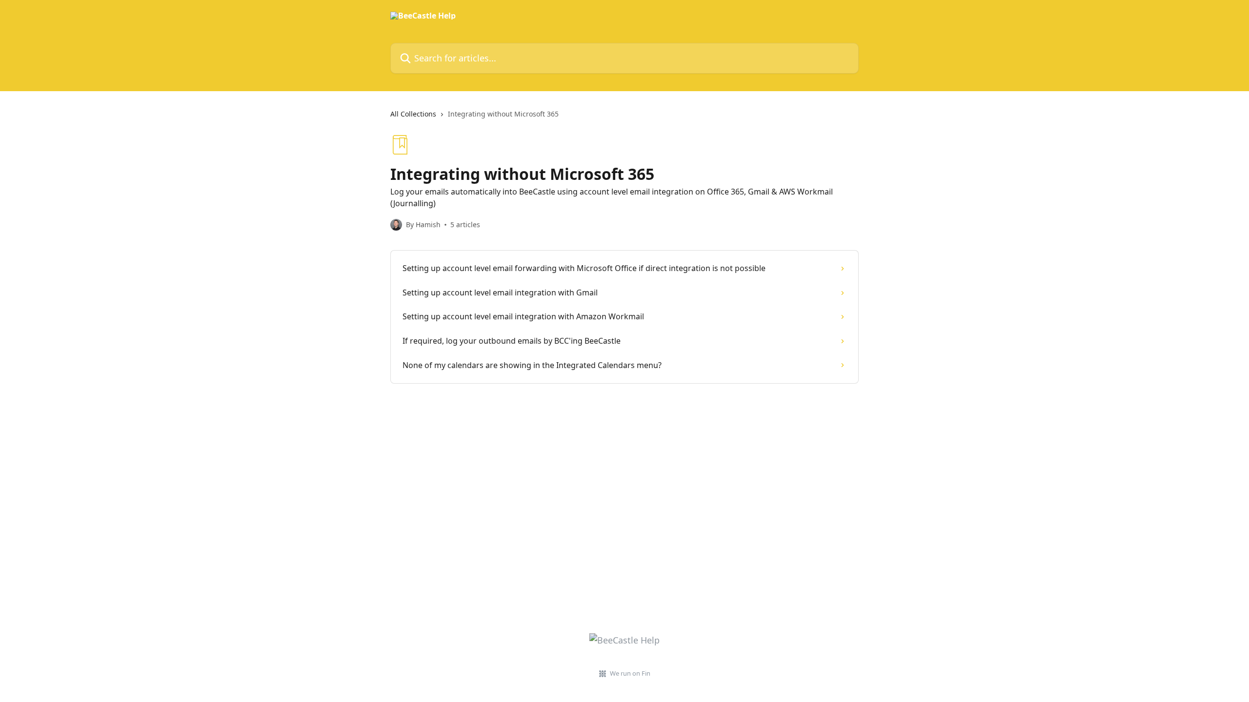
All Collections (413, 113)
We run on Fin (630, 673)
